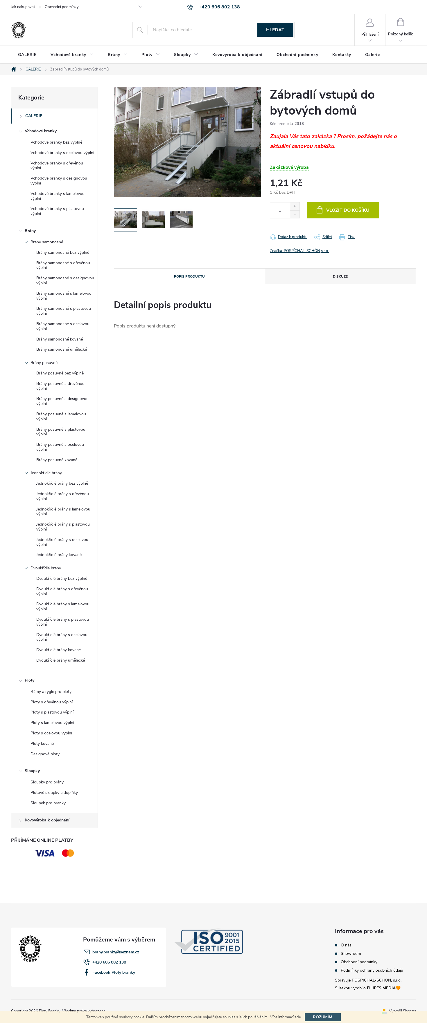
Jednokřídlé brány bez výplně (62, 483)
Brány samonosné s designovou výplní (65, 280)
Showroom (351, 953)
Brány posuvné (44, 362)
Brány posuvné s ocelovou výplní (60, 447)
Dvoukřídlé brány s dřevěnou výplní (62, 591)
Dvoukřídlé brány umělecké (60, 660)
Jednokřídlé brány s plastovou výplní (63, 527)
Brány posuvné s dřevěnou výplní (60, 386)
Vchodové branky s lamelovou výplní (58, 196)
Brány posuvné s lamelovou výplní (61, 416)
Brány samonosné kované (59, 339)
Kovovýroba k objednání (47, 820)
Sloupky (32, 771)
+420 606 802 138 (109, 962)
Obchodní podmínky (62, 7)
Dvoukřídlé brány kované (58, 650)
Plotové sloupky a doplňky (54, 792)
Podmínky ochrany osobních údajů (372, 970)
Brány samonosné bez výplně (62, 252)
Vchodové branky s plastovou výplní (57, 211)
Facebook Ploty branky (113, 972)
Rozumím (322, 1017)
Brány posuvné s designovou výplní (62, 401)
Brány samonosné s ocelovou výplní (62, 326)
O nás (346, 945)
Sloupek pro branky (48, 803)
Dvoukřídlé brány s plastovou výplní (62, 622)
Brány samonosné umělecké (61, 349)
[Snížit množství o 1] (294, 214)
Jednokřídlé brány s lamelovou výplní (63, 511)
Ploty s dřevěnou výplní (52, 702)
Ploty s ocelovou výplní (51, 733)
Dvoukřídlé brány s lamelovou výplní (62, 606)
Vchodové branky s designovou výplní (59, 180)
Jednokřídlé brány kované (59, 554)
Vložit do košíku (347, 210)
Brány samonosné (47, 242)
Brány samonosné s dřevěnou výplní (63, 265)
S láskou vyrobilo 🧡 (368, 988)
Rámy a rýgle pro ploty (51, 691)
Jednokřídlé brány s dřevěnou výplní (62, 496)
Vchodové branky (41, 131)
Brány (30, 230)
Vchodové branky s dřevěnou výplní (57, 165)
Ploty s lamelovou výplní (52, 722)
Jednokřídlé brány (46, 473)
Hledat (275, 30)
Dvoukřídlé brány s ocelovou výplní (61, 637)
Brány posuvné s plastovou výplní (60, 432)
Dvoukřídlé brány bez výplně (61, 578)
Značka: (299, 251)
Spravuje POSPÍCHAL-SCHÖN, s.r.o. (368, 980)
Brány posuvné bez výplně (60, 373)
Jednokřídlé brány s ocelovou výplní (62, 542)
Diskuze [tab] (340, 276)
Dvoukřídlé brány (46, 568)
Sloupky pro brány (47, 782)
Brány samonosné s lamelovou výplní (64, 296)
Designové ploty (45, 754)
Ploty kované (42, 743)
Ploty (29, 680)
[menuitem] (27, 55)
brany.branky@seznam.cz (115, 952)
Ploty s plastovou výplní (52, 712)
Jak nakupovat (23, 7)
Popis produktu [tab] (189, 276)
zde (298, 1017)
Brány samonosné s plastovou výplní (63, 311)
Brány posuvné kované (56, 460)
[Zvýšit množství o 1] (294, 206)
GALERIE (33, 116)
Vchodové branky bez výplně (56, 142)
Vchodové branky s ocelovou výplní (62, 152)
